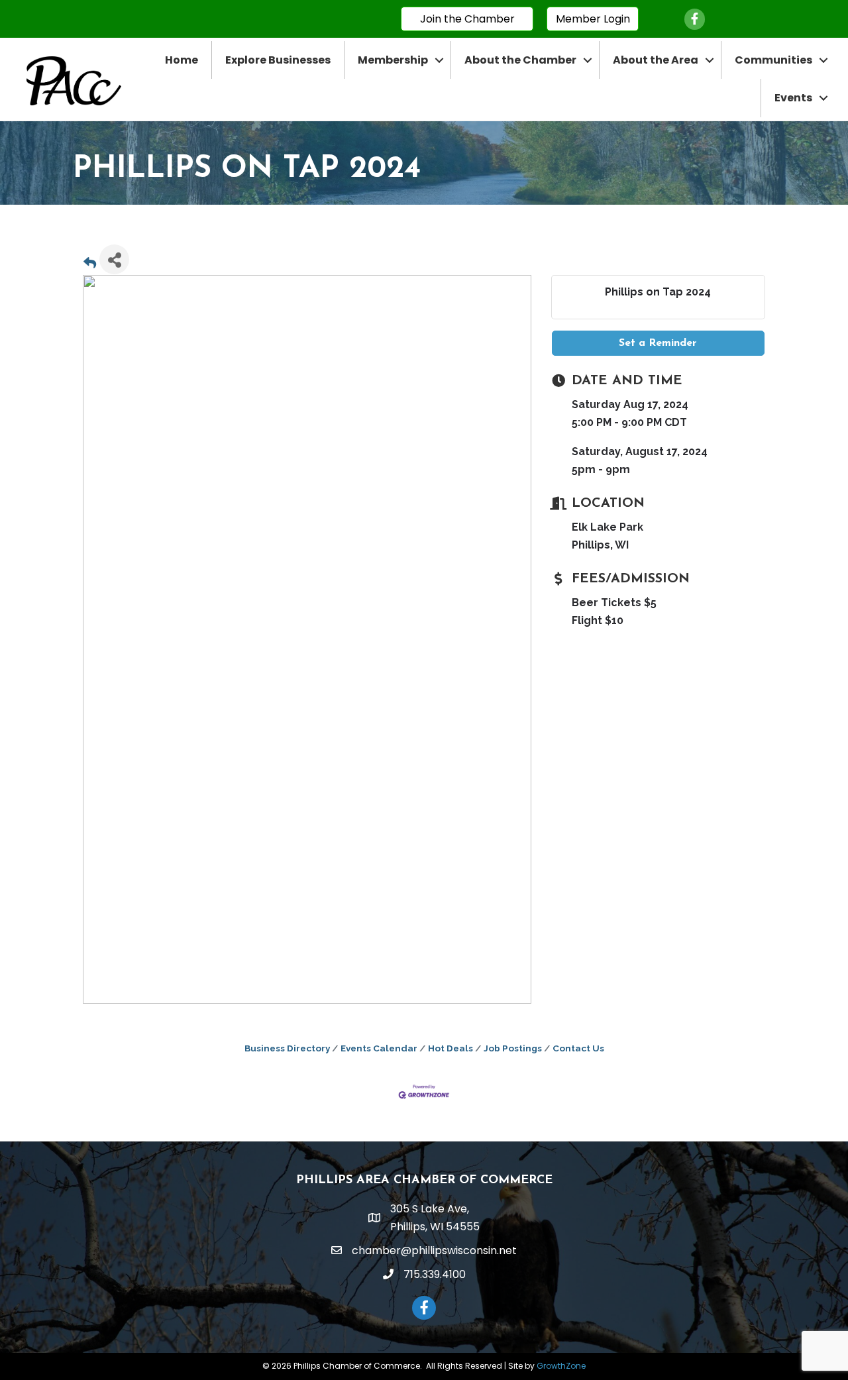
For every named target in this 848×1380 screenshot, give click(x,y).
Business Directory (287, 1048)
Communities (773, 60)
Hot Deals (450, 1048)
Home (181, 60)
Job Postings (513, 1048)
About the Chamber (520, 60)
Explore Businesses (278, 60)
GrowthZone (561, 1365)
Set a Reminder (658, 343)
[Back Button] (89, 263)
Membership (393, 60)
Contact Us (578, 1048)
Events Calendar (379, 1048)
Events (793, 97)
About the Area (655, 60)
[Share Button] (114, 259)
